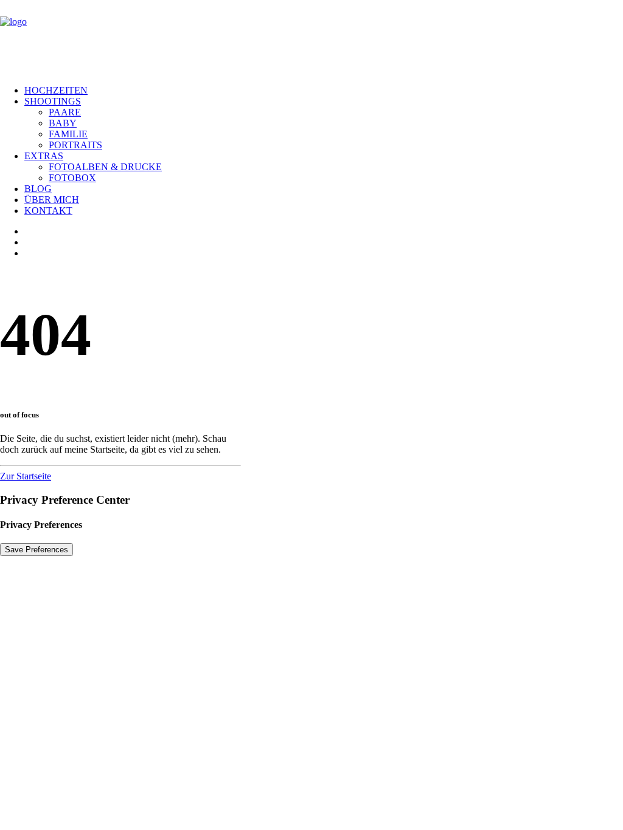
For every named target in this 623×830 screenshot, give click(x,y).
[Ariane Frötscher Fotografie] (311, 37)
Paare (65, 112)
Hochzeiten (56, 90)
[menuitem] (323, 90)
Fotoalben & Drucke (105, 167)
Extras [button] (43, 156)
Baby (63, 123)
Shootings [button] (52, 101)
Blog (38, 188)
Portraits (75, 145)
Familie (68, 134)
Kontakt (48, 210)
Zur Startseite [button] (25, 476)
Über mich (51, 199)
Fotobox (72, 178)
